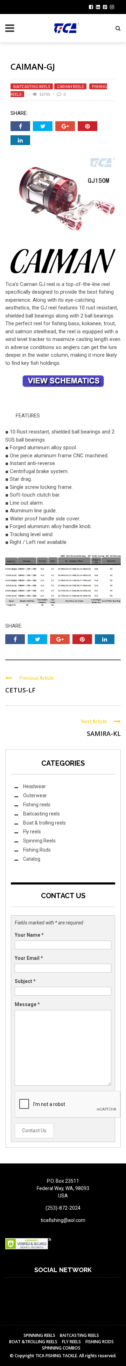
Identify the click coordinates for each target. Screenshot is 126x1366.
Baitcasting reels (31, 86)
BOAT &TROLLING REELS (33, 1342)
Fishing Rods (37, 850)
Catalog (31, 859)
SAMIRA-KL (104, 733)
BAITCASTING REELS (79, 1335)
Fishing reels (36, 804)
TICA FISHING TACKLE (56, 1356)
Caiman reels (70, 86)
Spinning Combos (61, 1348)
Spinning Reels (39, 840)
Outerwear (35, 795)
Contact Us (34, 1130)
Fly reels (32, 831)
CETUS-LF (20, 690)
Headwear (34, 786)
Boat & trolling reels (44, 823)
